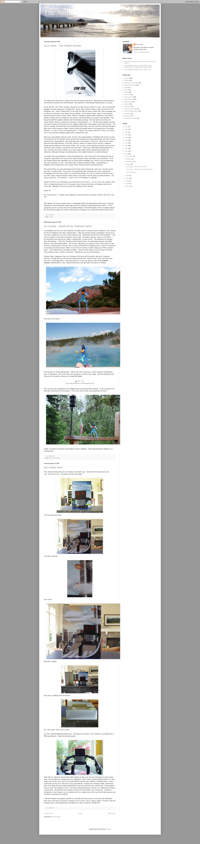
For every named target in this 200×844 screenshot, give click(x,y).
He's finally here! (53, 467)
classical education (130, 109)
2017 (126, 135)
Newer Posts (48, 813)
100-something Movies (131, 111)
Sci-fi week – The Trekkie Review (62, 45)
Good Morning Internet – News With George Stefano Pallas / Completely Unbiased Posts (138, 66)
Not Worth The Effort (130, 118)
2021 (126, 127)
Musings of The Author (131, 83)
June (128, 178)
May (127, 181)
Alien (50, 458)
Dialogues (127, 113)
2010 (126, 154)
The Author (139, 44)
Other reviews (128, 97)
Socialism (127, 106)
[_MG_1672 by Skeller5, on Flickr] (79, 381)
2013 (126, 146)
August (128, 164)
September (130, 161)
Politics (126, 80)
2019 (126, 129)
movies (51, 216)
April (128, 183)
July (127, 175)
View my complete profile (141, 52)
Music (126, 90)
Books (126, 92)
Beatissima (127, 116)
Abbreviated (128, 102)
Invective (127, 94)
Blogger (108, 829)
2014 (126, 143)
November (129, 156)
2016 (126, 137)
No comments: (50, 214)
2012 (126, 148)
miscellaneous (56, 458)
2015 (126, 140)
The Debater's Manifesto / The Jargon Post (137, 69)
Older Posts (111, 813)
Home (80, 813)
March (128, 186)
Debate (126, 104)
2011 (126, 151)
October (129, 159)
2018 (126, 132)
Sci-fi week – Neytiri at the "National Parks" (68, 226)
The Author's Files (69, 11)
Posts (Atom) (56, 817)
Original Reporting (130, 85)
